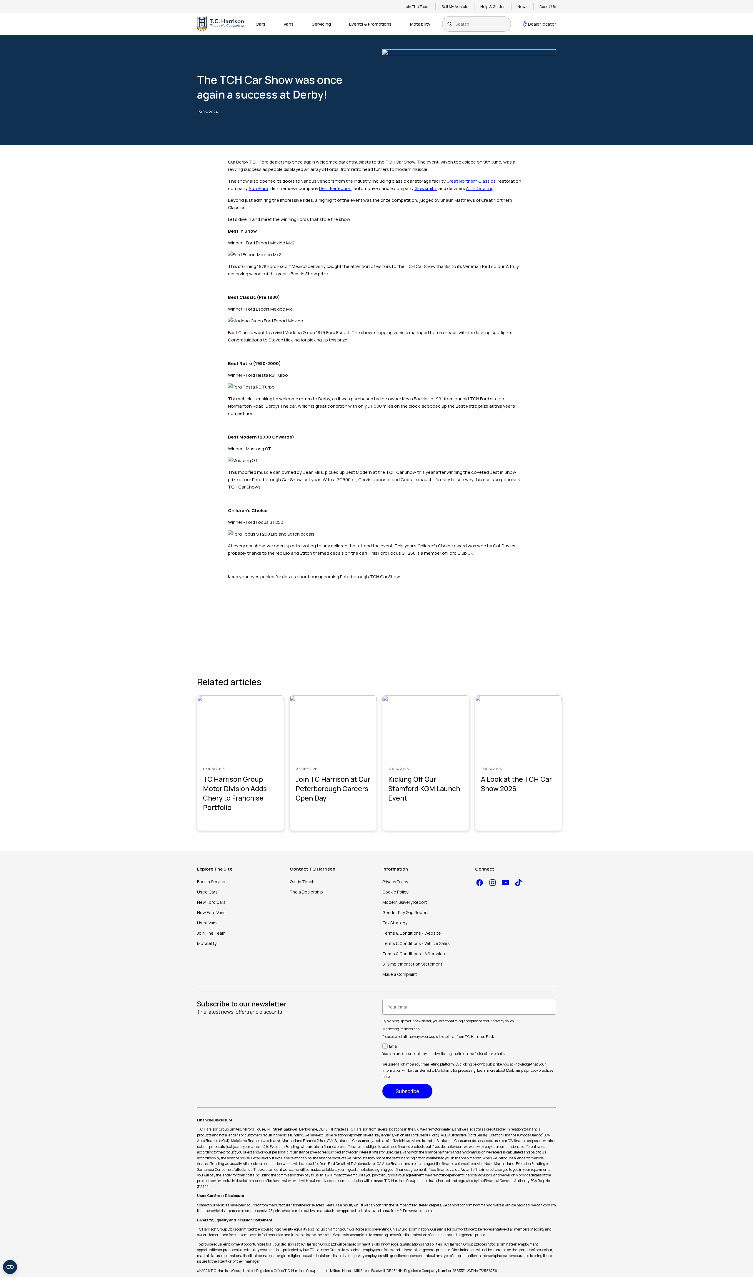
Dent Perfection (335, 188)
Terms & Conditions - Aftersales (413, 953)
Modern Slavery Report (404, 902)
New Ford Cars (211, 902)
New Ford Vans (211, 912)
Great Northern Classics (471, 181)
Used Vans (207, 923)
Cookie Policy (395, 892)
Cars (260, 24)
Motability (420, 24)
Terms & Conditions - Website (411, 933)
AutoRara (258, 188)
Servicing (321, 24)
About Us (547, 6)
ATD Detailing (480, 188)
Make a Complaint (399, 974)
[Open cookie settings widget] (10, 1267)
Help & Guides (492, 6)
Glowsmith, (425, 188)
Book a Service (211, 881)
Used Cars (207, 892)
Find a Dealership (306, 892)
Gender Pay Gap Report (405, 912)
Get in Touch (302, 881)
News (522, 6)
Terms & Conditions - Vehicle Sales (416, 943)
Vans (289, 24)
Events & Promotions (370, 24)
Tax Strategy (394, 923)
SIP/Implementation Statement (412, 964)
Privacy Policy (395, 881)
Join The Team (416, 6)
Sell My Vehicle (455, 6)
